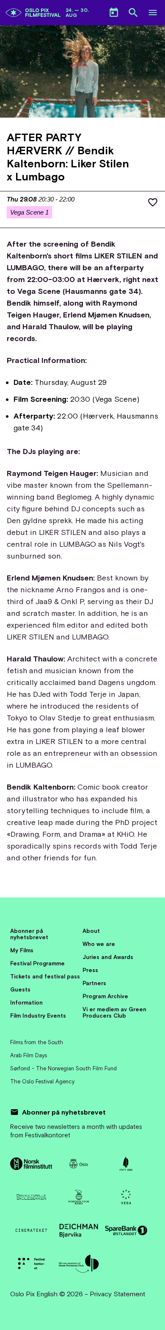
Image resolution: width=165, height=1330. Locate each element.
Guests (20, 989)
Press (90, 970)
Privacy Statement (117, 1294)
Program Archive (105, 996)
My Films (21, 950)
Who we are (98, 944)
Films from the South (36, 1042)
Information (26, 1003)
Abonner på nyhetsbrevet (29, 934)
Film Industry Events (38, 1016)
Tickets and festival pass (45, 976)
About (91, 931)
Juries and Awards (107, 957)
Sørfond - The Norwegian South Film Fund (63, 1068)
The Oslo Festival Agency (42, 1081)
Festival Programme (37, 963)
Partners (94, 983)
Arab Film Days (28, 1055)
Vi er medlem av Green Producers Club (114, 1012)
